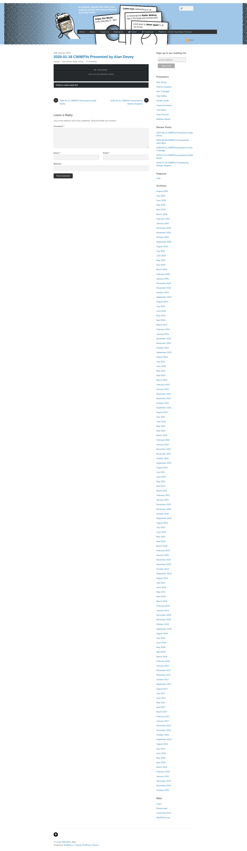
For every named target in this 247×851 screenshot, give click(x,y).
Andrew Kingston (164, 87)
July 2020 (160, 527)
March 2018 (161, 656)
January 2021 (162, 500)
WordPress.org (163, 817)
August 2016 (162, 744)
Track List (104, 32)
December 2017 (163, 670)
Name (57, 153)
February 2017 (163, 716)
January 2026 (162, 223)
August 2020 (162, 523)
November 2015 (163, 785)
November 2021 (163, 454)
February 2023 (163, 384)
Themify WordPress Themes (87, 845)
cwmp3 (56, 61)
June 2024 (161, 311)
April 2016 (161, 762)
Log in (159, 804)
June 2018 (161, 643)
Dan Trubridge (162, 91)
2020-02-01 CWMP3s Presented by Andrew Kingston (128, 102)
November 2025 (163, 232)
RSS (191, 40)
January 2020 (162, 555)
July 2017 (160, 693)
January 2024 (162, 334)
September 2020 (164, 518)
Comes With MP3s (63, 842)
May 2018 (160, 647)
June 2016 (161, 753)
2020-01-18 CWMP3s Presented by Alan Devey (94, 57)
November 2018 (163, 619)
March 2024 (161, 325)
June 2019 (161, 587)
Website (57, 164)
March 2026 (161, 214)
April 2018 (161, 652)
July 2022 (160, 417)
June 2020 (161, 532)
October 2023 (162, 348)
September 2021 (164, 463)
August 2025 (162, 246)
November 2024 (163, 288)
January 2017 (162, 721)
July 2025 (160, 251)
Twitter (133, 32)
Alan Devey (67, 61)
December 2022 (163, 394)
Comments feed (163, 813)
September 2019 (164, 573)
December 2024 (163, 283)
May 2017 (160, 702)
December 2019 (163, 560)
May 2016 (160, 758)
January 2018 (162, 666)
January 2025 (162, 279)
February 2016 (163, 771)
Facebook (149, 32)
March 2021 (161, 490)
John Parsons (162, 114)
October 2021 (162, 458)
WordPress (68, 845)
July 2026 (160, 196)
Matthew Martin (163, 119)
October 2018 (162, 624)
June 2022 (161, 421)
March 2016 (161, 767)
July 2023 (160, 362)
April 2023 (161, 375)
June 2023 (161, 366)
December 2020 (163, 504)
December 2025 (163, 228)
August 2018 (162, 633)
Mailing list (118, 32)
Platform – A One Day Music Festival (175, 32)
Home (82, 32)
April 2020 (161, 541)
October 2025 (162, 237)
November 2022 (163, 398)
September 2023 (164, 352)
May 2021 (160, 481)
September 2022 (164, 408)
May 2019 (160, 592)
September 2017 (164, 684)
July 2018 (160, 638)
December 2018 (163, 615)
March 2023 (161, 380)
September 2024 (164, 297)
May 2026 (160, 205)
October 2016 (162, 735)
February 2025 (163, 274)
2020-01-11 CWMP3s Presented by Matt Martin (75, 102)
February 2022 (163, 440)
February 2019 (163, 606)
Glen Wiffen (161, 96)
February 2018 (163, 661)
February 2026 (163, 219)
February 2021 (163, 495)
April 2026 (161, 209)
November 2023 (163, 343)
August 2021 (162, 467)
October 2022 (162, 403)
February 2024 (163, 329)
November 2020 (163, 509)
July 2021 (160, 472)
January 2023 (162, 389)
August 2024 (162, 301)
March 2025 (161, 269)
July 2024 (160, 306)
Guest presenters (164, 105)
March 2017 (161, 712)
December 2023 (163, 338)
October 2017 (162, 679)
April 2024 (161, 320)
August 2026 (162, 191)
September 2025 (164, 242)
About (92, 32)
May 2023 (160, 371)
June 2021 (161, 477)
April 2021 (161, 486)
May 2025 (160, 260)
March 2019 (161, 601)
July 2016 (160, 749)
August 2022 (162, 412)
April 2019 (161, 596)
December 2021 (163, 449)
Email (106, 153)
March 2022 (161, 435)
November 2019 (163, 564)
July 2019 (160, 583)
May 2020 (160, 536)
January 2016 (162, 776)
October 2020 (162, 514)
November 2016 (163, 730)
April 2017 (161, 707)
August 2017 (162, 689)
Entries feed (161, 808)
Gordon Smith (162, 100)
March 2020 (161, 546)
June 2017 (161, 698)
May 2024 (160, 315)
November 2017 (163, 675)
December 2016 (163, 725)
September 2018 (164, 629)
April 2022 (161, 431)
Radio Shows (78, 61)
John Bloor (161, 110)
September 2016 (164, 739)
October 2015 (162, 790)
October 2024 (162, 292)
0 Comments (91, 61)
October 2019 (162, 569)
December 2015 (163, 781)
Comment (59, 126)
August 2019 (162, 578)
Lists (158, 178)
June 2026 (161, 200)
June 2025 (161, 255)
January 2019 (162, 610)
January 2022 (162, 444)
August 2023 (162, 357)
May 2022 (160, 426)
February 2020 (163, 550)
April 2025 (161, 265)
